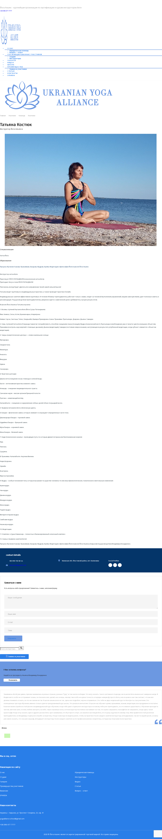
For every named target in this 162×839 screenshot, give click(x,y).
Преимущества (15, 67)
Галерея (11, 60)
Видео (10, 62)
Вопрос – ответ (16, 52)
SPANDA (11, 75)
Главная (3, 116)
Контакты (12, 73)
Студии (12, 57)
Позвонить (13, 680)
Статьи (11, 71)
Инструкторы (15, 58)
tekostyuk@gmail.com (17, 565)
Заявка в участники (18, 69)
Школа (10, 65)
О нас (10, 48)
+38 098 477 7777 (6, 11)
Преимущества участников (11, 786)
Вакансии (4, 791)
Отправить (12, 638)
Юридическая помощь (19, 51)
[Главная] (59, 110)
